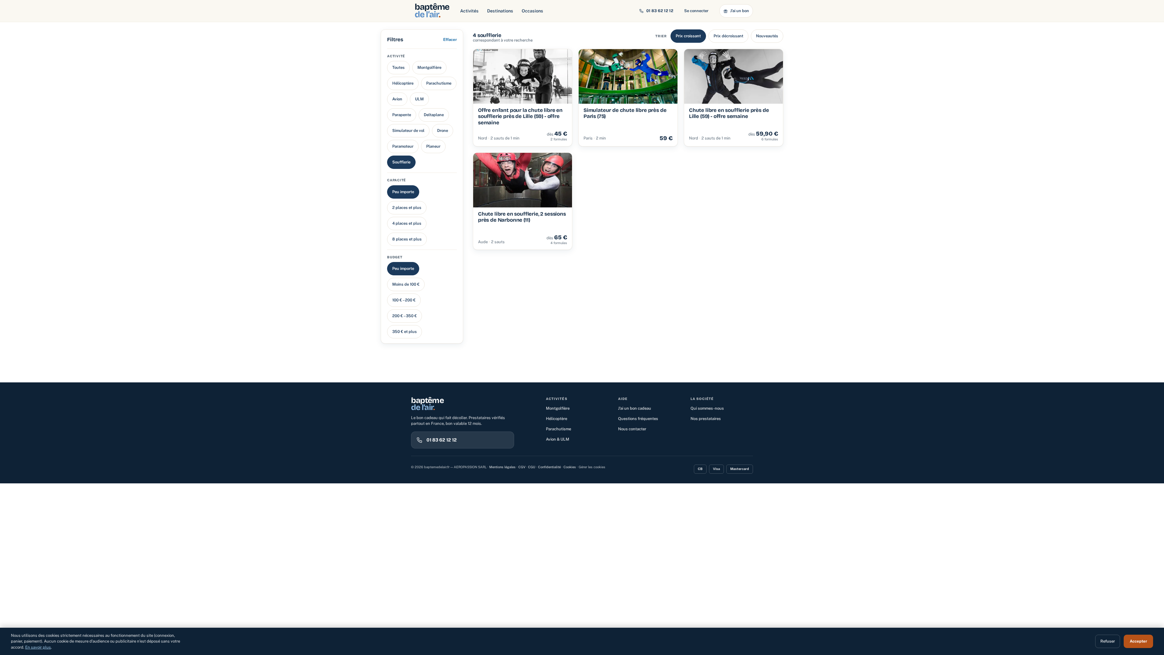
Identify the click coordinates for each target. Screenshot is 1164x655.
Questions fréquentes (638, 418)
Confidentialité (549, 467)
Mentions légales (502, 467)
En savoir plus (38, 647)
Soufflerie (401, 162)
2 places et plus (406, 207)
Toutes (398, 67)
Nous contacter (632, 429)
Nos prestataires (706, 418)
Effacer (450, 39)
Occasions (532, 10)
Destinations (500, 10)
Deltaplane (434, 115)
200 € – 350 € (404, 316)
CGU (531, 467)
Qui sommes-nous (707, 408)
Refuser (1107, 641)
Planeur (433, 146)
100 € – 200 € (404, 300)
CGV (521, 467)
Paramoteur (402, 146)
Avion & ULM (557, 439)
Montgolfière (429, 67)
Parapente (401, 115)
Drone (442, 130)
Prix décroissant (728, 36)
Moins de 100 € (406, 284)
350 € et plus (404, 331)
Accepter (1138, 641)
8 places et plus (407, 239)
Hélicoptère (402, 83)
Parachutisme (438, 83)
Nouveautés (767, 36)
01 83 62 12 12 (659, 10)
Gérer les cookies (592, 467)
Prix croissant (688, 36)
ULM (419, 99)
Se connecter (696, 10)
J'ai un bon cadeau (634, 408)
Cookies (570, 467)
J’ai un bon (739, 10)
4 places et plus (406, 223)
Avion (397, 99)
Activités (469, 10)
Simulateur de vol (408, 130)
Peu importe (403, 192)
